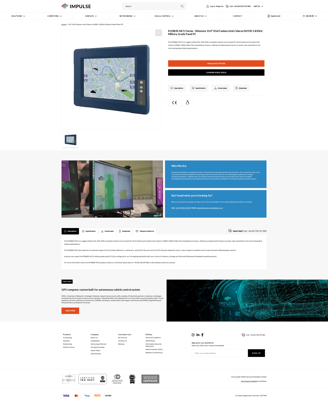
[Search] (182, 6)
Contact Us (122, 341)
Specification (201, 88)
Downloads (222, 88)
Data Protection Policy (154, 349)
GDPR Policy (150, 341)
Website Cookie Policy (154, 353)
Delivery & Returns (147, 231)
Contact (237, 16)
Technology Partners (98, 344)
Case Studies (96, 354)
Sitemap (121, 344)
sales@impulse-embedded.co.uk (210, 208)
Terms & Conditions (153, 338)
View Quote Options (216, 63)
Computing (53, 16)
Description (178, 88)
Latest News (95, 350)
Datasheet (243, 88)
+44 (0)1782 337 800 (183, 208)
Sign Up (256, 353)
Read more (70, 311)
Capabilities (95, 341)
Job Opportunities (98, 347)
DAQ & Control (162, 16)
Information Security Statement (153, 345)
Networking (126, 16)
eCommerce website (249, 381)
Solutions (16, 16)
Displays (89, 16)
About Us (199, 16)
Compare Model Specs (216, 72)
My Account (122, 338)
